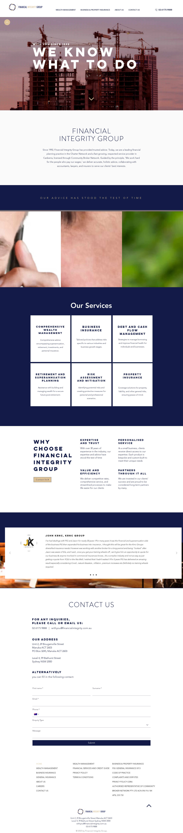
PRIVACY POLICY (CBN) (122, 782)
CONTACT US (42, 790)
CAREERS (40, 786)
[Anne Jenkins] (96, 574)
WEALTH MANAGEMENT (47, 768)
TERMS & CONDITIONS (83, 777)
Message (36, 731)
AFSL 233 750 (117, 795)
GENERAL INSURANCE (46, 777)
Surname (97, 688)
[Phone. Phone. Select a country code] (36, 714)
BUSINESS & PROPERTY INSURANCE (128, 764)
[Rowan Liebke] (93, 574)
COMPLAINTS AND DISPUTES (125, 777)
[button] (66, 9)
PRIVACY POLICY (80, 773)
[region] (50, 338)
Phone (36, 709)
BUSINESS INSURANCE (46, 773)
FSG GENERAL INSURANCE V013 (126, 768)
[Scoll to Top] (7, 22)
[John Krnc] (90, 574)
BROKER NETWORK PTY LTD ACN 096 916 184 (129, 790)
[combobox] (91, 725)
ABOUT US (40, 782)
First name (37, 688)
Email (35, 699)
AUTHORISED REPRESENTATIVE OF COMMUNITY (129, 786)
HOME (39, 764)
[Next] (176, 553)
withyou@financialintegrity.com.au (71, 628)
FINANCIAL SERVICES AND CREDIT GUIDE (90, 768)
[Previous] (9, 553)
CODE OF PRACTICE (121, 773)
